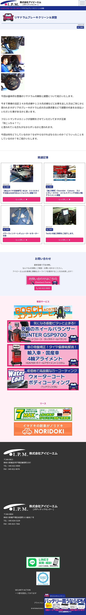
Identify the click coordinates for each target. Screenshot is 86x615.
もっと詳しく (20, 199)
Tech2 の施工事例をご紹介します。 (60, 233)
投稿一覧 (9, 8)
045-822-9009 (44, 288)
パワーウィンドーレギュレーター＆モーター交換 (21, 234)
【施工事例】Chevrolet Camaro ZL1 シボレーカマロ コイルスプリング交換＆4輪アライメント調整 (64, 192)
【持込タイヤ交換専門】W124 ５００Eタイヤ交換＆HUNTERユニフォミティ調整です (21, 191)
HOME (3, 8)
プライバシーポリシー (43, 602)
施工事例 (16, 8)
